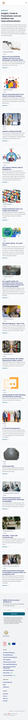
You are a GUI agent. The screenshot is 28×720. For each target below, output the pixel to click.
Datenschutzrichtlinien (20, 711)
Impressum (11, 711)
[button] (25, 2)
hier (18, 623)
